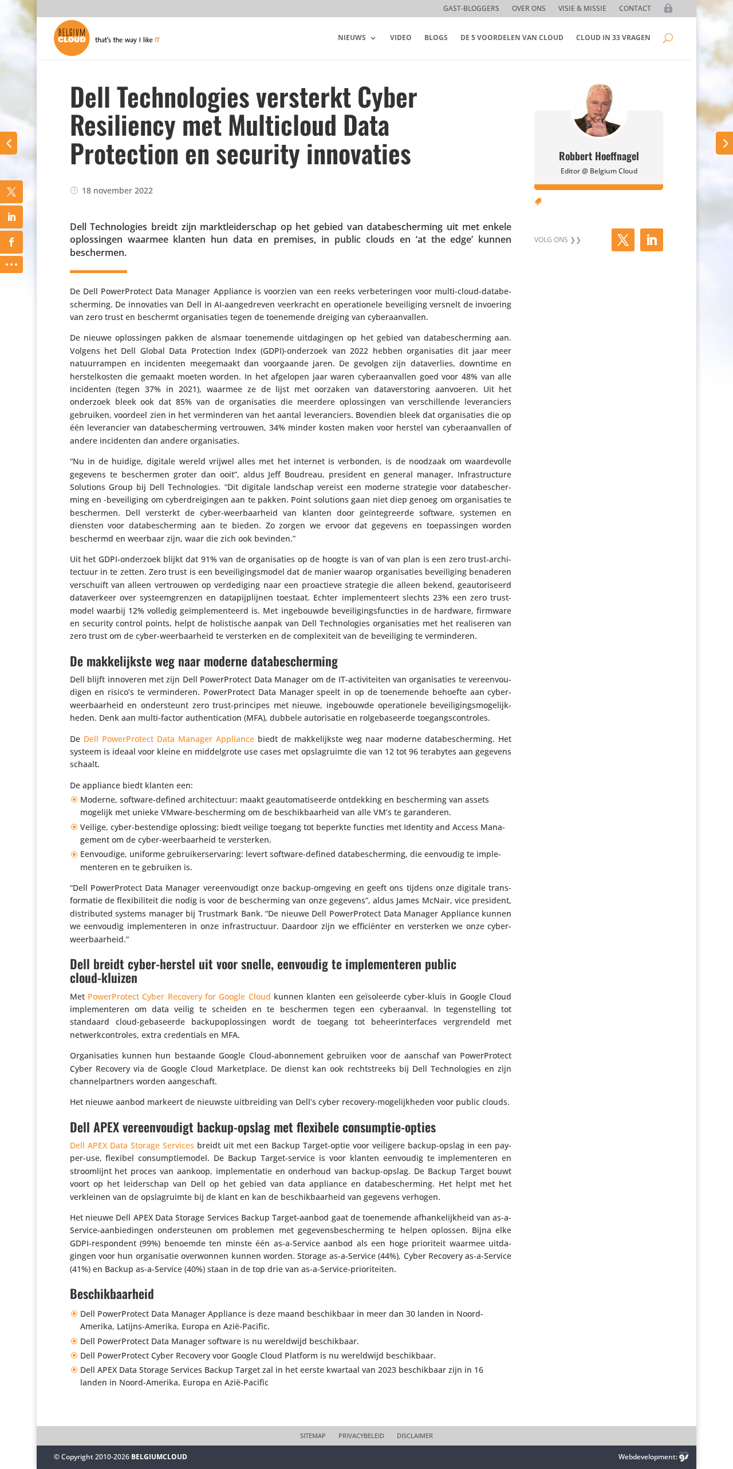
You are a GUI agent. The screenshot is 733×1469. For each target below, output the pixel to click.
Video (401, 37)
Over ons (529, 9)
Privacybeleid (361, 1436)
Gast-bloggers (471, 9)
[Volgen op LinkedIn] (651, 239)
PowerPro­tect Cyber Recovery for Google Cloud (179, 996)
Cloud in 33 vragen (613, 37)
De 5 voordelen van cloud (511, 37)
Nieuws (352, 37)
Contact (635, 9)
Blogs (436, 37)
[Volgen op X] (623, 239)
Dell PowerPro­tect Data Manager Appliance (169, 738)
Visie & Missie (582, 9)
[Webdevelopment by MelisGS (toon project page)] (683, 1457)
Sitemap (313, 1436)
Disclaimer (415, 1436)
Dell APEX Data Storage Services (132, 1145)
